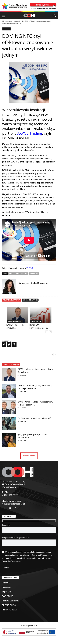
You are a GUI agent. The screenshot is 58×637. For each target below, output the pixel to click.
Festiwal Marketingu (10, 601)
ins (8, 506)
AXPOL (11, 274)
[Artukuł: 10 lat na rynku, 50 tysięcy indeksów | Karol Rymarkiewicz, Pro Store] (9, 397)
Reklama (6, 583)
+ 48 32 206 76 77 (10, 495)
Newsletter (6, 561)
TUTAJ (29, 268)
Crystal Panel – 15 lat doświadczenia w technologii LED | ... (35, 403)
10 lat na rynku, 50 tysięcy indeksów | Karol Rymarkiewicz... (35, 387)
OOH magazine (7, 21)
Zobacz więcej (29, 456)
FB (2, 342)
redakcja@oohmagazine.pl (13, 504)
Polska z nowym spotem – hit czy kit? (34, 418)
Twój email (6, 525)
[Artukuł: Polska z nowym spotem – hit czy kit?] (9, 430)
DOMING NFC (34, 274)
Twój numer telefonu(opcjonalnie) (16, 537)
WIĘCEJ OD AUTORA (30, 300)
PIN (12, 342)
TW (7, 342)
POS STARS (7, 596)
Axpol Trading (21, 274)
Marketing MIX (36, 321)
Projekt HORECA (9, 610)
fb (2, 506)
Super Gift (6, 592)
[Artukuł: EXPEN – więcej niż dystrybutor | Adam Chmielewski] (9, 381)
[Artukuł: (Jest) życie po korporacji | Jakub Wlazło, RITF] (9, 446)
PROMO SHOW (9, 605)
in (13, 506)
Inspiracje (17, 21)
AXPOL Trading (29, 133)
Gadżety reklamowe (15, 321)
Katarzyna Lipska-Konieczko (33, 283)
